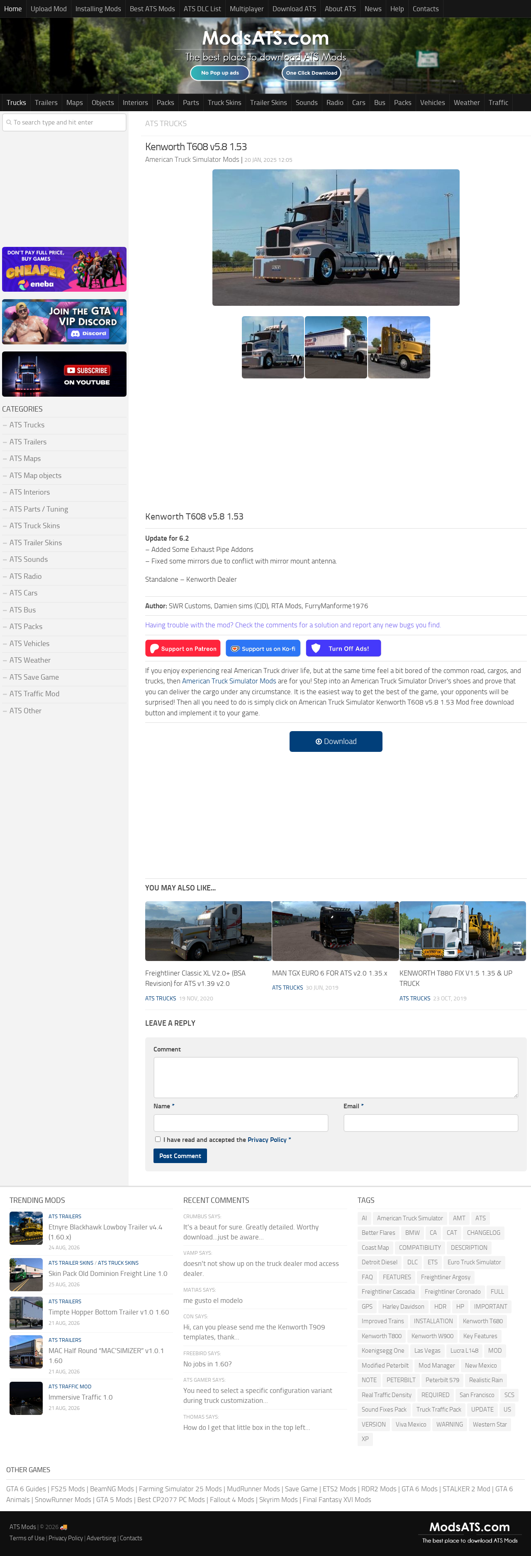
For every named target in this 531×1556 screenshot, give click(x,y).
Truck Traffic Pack (439, 1409)
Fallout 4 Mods (232, 1499)
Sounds (307, 102)
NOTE (369, 1380)
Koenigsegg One (383, 1350)
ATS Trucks (166, 123)
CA (433, 1233)
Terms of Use (27, 1538)
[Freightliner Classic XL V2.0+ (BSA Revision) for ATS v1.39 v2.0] (208, 931)
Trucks (16, 102)
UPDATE (482, 1409)
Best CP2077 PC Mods (171, 1499)
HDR (440, 1306)
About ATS (340, 9)
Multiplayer (247, 9)
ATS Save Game (34, 677)
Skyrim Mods (278, 1499)
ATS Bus (23, 610)
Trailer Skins (268, 102)
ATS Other (25, 710)
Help (397, 9)
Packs (165, 102)
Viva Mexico (411, 1424)
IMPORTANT (490, 1306)
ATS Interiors (30, 492)
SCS (509, 1395)
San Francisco (477, 1395)
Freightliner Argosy (445, 1277)
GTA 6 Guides (26, 1489)
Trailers (46, 102)
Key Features (480, 1336)
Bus (379, 102)
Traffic (498, 102)
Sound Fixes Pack (384, 1409)
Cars (358, 102)
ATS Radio (26, 576)
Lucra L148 (464, 1350)
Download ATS (294, 9)
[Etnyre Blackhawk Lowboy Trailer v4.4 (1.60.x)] (26, 1228)
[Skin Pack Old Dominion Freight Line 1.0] (26, 1274)
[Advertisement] (336, 448)
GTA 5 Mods (114, 1499)
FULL (497, 1291)
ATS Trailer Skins (36, 542)
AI (364, 1218)
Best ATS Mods (152, 9)
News (373, 9)
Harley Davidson (403, 1306)
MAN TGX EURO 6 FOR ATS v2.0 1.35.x (329, 973)
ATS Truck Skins (35, 525)
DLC (412, 1262)
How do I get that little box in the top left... (246, 1427)
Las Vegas (427, 1350)
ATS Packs (26, 626)
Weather (467, 102)
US (507, 1409)
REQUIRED (435, 1395)
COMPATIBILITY (420, 1247)
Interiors (135, 102)
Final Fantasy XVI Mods (337, 1499)
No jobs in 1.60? (207, 1364)
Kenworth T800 (382, 1336)
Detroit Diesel (379, 1262)
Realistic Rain (486, 1380)
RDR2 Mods (379, 1489)
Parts (191, 102)
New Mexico (481, 1365)
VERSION (374, 1424)
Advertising (101, 1538)
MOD (495, 1350)
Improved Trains (383, 1321)
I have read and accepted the (227, 1140)
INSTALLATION (433, 1321)
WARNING (449, 1424)
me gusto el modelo (213, 1300)
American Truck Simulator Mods (229, 681)
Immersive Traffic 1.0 (81, 1397)
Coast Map (375, 1247)
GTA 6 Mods (420, 1489)
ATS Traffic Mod (35, 693)
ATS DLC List (202, 9)
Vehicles (432, 102)
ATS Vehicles (29, 643)
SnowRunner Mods (63, 1499)
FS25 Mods (68, 1489)
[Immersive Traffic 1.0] (26, 1398)
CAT (452, 1233)
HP (460, 1306)
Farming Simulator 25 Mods (180, 1489)
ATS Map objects (35, 475)
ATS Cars (23, 593)
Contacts (426, 9)
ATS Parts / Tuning (39, 509)
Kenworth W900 (432, 1336)
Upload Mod (49, 9)
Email (353, 1106)
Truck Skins (224, 102)
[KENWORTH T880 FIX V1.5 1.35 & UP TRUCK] (462, 931)
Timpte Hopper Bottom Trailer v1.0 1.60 (109, 1312)
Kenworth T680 (483, 1321)
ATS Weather (30, 660)
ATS (480, 1218)
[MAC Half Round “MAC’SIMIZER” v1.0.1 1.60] (26, 1351)
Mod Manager (437, 1365)
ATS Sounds (29, 559)
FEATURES (397, 1277)
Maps (74, 102)
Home (13, 9)
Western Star (490, 1424)
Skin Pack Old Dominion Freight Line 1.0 (108, 1273)
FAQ (367, 1277)
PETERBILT (401, 1380)
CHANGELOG (483, 1233)
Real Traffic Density (387, 1395)
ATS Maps (25, 458)
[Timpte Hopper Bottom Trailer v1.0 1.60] (26, 1313)
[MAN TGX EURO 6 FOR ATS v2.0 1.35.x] (335, 931)
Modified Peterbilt (385, 1365)
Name (164, 1106)
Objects (103, 102)
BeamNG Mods (112, 1489)
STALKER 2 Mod (466, 1489)
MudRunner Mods (253, 1489)
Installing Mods (98, 9)
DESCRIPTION (469, 1247)
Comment (167, 1049)
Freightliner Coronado (453, 1291)
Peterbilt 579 (442, 1380)
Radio (334, 102)
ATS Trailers (28, 441)
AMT (459, 1218)
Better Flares (378, 1233)
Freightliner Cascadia (388, 1291)
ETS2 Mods (339, 1489)
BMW (412, 1233)
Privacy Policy (267, 1140)
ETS (433, 1262)
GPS (367, 1306)
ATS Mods (23, 1527)
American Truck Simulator (410, 1218)
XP (365, 1439)
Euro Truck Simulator (474, 1262)
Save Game (301, 1489)
